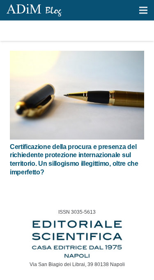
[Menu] (143, 10)
